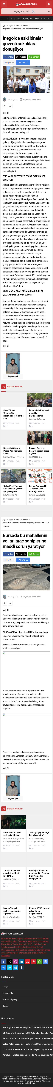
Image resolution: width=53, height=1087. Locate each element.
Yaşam (25, 26)
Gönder (36, 57)
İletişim (6, 1006)
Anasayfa (9, 26)
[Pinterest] (33, 961)
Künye (5, 987)
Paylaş (10, 57)
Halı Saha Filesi (21, 950)
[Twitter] (9, 961)
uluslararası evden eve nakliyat (35, 938)
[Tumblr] (21, 967)
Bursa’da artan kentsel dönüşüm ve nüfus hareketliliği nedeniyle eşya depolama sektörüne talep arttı (32, 18)
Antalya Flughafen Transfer (13, 941)
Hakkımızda (8, 993)
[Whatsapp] (39, 961)
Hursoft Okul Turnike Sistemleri (14, 944)
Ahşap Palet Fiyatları (17, 947)
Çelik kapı (31, 1083)
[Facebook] (3, 961)
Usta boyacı (33, 950)
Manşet (19, 26)
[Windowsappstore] (15, 967)
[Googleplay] (9, 967)
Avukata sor (13, 953)
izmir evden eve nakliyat (11, 938)
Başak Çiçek (12, 100)
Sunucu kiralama (34, 1081)
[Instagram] (15, 961)
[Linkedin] (21, 961)
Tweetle (22, 57)
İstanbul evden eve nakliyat (37, 941)
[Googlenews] (45, 961)
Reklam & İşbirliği (10, 999)
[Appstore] (3, 967)
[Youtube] (27, 961)
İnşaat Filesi (31, 947)
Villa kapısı (46, 1081)
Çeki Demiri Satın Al (18, 1081)
